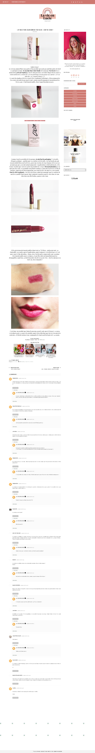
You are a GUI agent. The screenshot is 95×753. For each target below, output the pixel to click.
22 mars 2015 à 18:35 (26, 406)
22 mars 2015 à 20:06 (22, 458)
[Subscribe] (81, 2)
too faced (31, 361)
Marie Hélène (16, 585)
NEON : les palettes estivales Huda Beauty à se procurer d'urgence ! (19, 355)
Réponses (16, 390)
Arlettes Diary (17, 635)
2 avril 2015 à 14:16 (20, 688)
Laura (14, 688)
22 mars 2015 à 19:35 (21, 431)
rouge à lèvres (27, 361)
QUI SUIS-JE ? (6, 2)
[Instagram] (75, 2)
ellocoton (42, 339)
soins (75, 106)
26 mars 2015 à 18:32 (30, 623)
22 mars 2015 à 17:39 (22, 378)
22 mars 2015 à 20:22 (22, 483)
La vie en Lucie (20, 392)
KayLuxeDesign (59, 751)
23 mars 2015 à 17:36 (30, 444)
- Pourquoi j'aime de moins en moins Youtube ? (75, 120)
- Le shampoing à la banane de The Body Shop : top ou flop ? (75, 154)
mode (75, 103)
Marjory (15, 509)
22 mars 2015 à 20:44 (22, 509)
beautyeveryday (17, 406)
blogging (75, 93)
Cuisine (75, 91)
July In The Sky (17, 533)
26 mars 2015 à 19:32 (22, 660)
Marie (14, 559)
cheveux (75, 96)
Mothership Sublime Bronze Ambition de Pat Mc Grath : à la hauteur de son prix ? (51, 356)
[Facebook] (71, 2)
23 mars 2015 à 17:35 (30, 392)
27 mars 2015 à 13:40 (27, 675)
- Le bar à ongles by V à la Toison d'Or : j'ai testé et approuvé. (75, 137)
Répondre (15, 387)
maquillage (23, 361)
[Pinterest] (77, 2)
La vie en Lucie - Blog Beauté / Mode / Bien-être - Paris (44, 751)
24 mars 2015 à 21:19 (25, 635)
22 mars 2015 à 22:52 (25, 533)
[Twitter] (73, 2)
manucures (75, 98)
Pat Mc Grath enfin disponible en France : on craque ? (40, 355)
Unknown (15, 378)
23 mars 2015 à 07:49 (20, 559)
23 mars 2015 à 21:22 (21, 610)
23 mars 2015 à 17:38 (30, 598)
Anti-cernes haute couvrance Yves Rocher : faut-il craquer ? (29, 355)
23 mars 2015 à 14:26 (24, 585)
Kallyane (15, 660)
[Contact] (79, 2)
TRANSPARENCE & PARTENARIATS (19, 2)
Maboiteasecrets (17, 675)
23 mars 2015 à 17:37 (30, 520)
